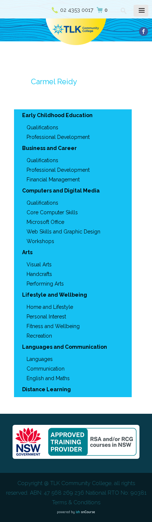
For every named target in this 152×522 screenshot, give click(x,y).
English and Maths (48, 378)
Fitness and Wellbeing (53, 326)
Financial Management (53, 179)
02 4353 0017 (76, 10)
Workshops (40, 241)
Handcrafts (39, 274)
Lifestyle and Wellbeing (54, 295)
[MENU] (141, 11)
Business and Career (49, 148)
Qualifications (42, 127)
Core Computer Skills (52, 212)
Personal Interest (46, 317)
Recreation (39, 336)
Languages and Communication (64, 347)
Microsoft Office (45, 222)
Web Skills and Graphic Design (63, 232)
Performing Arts (45, 284)
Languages (40, 359)
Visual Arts (39, 264)
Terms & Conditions (76, 502)
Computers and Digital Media (61, 191)
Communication (46, 369)
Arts (27, 252)
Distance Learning (46, 389)
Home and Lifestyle (50, 307)
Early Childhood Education (57, 115)
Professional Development (58, 137)
